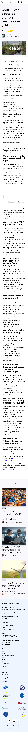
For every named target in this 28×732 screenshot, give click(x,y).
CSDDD (4, 661)
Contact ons (5, 674)
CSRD (3, 648)
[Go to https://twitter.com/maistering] (19, 721)
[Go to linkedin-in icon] (14, 721)
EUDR (3, 652)
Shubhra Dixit (8, 594)
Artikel (4, 508)
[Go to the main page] (7, 2)
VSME (3, 650)
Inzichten (4, 681)
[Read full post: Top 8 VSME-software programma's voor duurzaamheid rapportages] (14, 569)
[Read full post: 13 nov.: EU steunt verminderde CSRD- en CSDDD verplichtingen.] (14, 497)
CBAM (3, 657)
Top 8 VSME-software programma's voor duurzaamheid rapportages (13, 587)
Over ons (4, 672)
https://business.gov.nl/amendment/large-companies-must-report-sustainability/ (14, 150)
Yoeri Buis (10, 35)
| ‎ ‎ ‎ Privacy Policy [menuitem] (14, 728)
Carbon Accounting (8, 655)
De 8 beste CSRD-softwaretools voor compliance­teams (11, 550)
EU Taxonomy (6, 665)
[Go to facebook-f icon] (9, 721)
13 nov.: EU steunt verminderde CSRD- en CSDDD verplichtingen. (12, 515)
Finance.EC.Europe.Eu (10, 453)
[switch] (10, 31)
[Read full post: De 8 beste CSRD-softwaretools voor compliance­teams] (14, 536)
